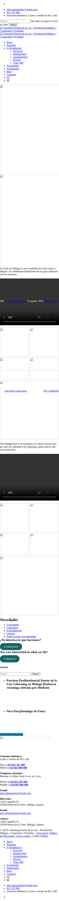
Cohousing (12, 627)
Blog (9, 871)
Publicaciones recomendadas (21, 636)
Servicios (18, 850)
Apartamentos (20, 856)
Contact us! (10, 658)
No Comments (51, 301)
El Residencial (14, 630)
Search (13, 25)
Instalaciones (19, 853)
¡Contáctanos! (11, 646)
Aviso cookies (23, 836)
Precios (17, 859)
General (11, 633)
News (29, 374)
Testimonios (13, 868)
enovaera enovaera (16, 301)
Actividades (13, 624)
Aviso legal (42, 833)
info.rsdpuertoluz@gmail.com (15, 793)
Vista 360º (18, 862)
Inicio (9, 841)
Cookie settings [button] (40, 836)
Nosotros (11, 844)
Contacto (11, 874)
